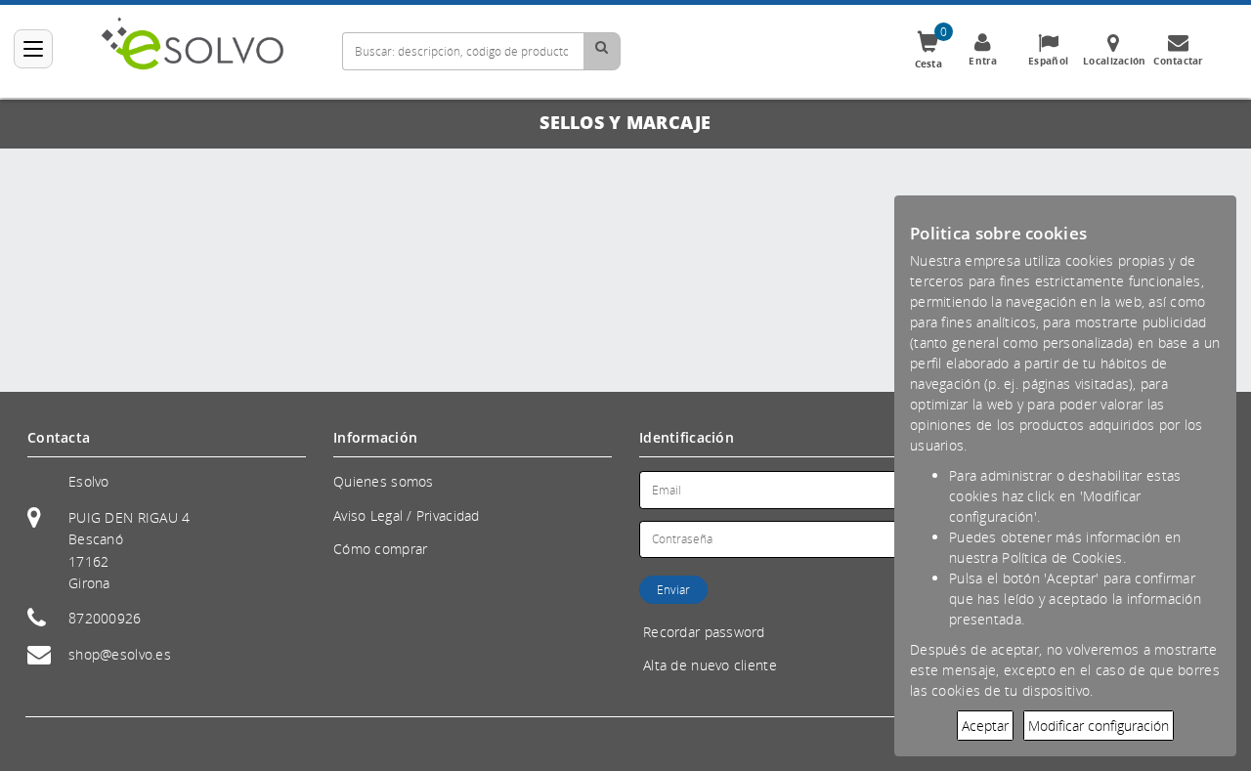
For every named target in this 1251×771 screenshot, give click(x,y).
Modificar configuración (1098, 725)
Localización (1114, 60)
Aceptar (985, 725)
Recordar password (704, 631)
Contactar (1178, 60)
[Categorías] (33, 48)
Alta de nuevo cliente (710, 665)
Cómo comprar (380, 548)
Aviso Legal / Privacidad (406, 515)
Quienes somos (383, 481)
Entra (983, 60)
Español (1048, 60)
